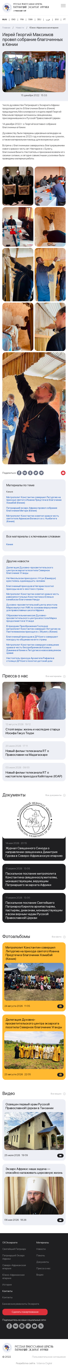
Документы (42, 1261)
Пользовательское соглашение (49, 1356)
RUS (4, 19)
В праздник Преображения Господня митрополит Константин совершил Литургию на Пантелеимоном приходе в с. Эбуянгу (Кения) (33, 629)
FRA (22, 19)
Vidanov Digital (44, 1363)
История (7, 1284)
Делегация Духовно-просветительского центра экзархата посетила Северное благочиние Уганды (29, 570)
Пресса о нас (43, 1268)
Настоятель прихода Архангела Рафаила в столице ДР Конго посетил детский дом (30, 659)
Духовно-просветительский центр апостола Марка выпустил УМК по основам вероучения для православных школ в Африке (31, 607)
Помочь (40, 1255)
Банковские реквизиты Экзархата (20, 1303)
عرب (48, 19)
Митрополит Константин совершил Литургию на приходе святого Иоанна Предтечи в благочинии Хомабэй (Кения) (34, 500)
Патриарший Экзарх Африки (13, 1257)
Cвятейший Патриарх (14, 1248)
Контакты (7, 1297)
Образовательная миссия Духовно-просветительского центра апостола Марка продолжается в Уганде (31, 618)
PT (64, 19)
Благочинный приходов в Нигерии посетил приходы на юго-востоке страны (30, 587)
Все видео (56, 1093)
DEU (39, 19)
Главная (6, 27)
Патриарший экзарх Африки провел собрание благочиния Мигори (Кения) (31, 509)
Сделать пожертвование (25, 1311)
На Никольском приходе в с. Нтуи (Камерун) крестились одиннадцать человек (31, 579)
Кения (9, 544)
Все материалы (54, 676)
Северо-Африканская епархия (14, 1267)
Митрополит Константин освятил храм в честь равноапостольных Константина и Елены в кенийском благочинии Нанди (32, 597)
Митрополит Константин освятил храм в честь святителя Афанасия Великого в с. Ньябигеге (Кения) (32, 518)
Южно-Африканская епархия (44, 27)
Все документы (54, 795)
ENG (13, 19)
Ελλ (57, 19)
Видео (39, 1274)
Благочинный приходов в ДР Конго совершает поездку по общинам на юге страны (32, 638)
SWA (30, 19)
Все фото (57, 936)
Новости (20, 27)
